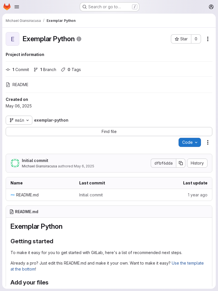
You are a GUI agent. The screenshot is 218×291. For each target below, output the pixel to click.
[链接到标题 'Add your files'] (52, 282)
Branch (48, 69)
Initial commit (35, 160)
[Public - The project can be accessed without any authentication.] (79, 39)
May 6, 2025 (84, 166)
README (20, 84)
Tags (74, 69)
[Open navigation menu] (16, 6)
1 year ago (197, 194)
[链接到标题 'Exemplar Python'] (66, 226)
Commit (20, 69)
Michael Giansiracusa (39, 166)
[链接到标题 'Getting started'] (56, 241)
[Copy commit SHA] (180, 163)
